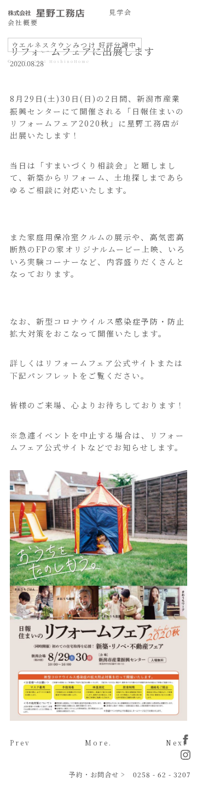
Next (176, 742)
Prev (20, 742)
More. (98, 742)
